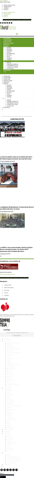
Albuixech (10, 347)
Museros (9, 374)
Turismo (9, 59)
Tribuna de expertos (12, 64)
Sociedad (9, 58)
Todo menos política (12, 65)
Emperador (10, 359)
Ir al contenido (4, 0)
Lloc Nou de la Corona (14, 406)
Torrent (9, 425)
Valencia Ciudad (8, 43)
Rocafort (9, 382)
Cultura (9, 47)
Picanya (9, 416)
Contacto (6, 9)
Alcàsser (9, 394)
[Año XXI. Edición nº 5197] (9, 5)
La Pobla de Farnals (13, 364)
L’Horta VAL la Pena (12, 67)
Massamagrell (11, 368)
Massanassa (11, 410)
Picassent (10, 417)
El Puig (9, 357)
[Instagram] (3, 23)
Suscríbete (6, 8)
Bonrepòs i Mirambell (14, 353)
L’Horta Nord (7, 40)
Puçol (8, 378)
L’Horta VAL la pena (13, 461)
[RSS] (5, 23)
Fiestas (9, 52)
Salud (8, 56)
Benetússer (10, 402)
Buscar (5, 72)
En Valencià (7, 70)
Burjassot (10, 355)
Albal (8, 392)
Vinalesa (9, 386)
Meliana (9, 370)
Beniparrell (10, 400)
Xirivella (9, 427)
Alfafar (9, 398)
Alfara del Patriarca (13, 349)
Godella (9, 363)
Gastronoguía (11, 53)
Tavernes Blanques (13, 384)
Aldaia (9, 396)
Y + (4, 61)
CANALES (6, 433)
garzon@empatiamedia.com (7, 274)
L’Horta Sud (7, 41)
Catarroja (10, 404)
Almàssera (10, 351)
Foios (8, 361)
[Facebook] (0, 23)
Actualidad (6, 38)
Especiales (6, 44)
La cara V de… (10, 68)
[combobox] (7, 475)
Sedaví (9, 421)
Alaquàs (9, 390)
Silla (8, 423)
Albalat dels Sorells (13, 343)
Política (9, 55)
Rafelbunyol (10, 380)
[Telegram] (7, 23)
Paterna (9, 376)
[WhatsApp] (11, 23)
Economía (9, 50)
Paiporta (9, 414)
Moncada (10, 372)
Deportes (9, 49)
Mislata (9, 412)
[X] (9, 23)
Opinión (9, 62)
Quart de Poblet (12, 419)
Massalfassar (11, 366)
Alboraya (9, 345)
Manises (9, 408)
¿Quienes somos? (7, 6)
